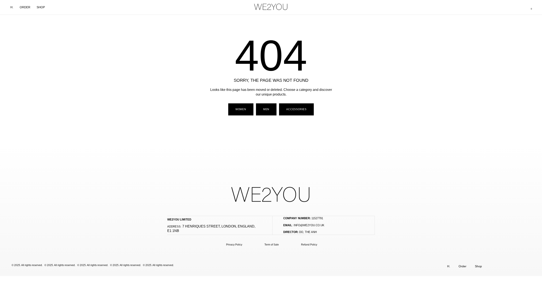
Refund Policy (309, 244)
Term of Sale (271, 244)
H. (11, 7)
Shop (41, 7)
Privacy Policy (234, 244)
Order (25, 7)
